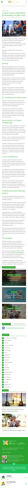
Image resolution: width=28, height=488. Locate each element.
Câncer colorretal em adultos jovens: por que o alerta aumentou (16, 460)
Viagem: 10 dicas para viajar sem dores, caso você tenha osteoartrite (13, 410)
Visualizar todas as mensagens (20, 323)
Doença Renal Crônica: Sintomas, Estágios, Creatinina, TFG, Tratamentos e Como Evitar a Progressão (16, 456)
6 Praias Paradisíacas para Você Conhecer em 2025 (14, 277)
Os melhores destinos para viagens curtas (14, 311)
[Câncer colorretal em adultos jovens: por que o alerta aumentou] (4, 461)
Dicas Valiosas (10, 274)
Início (3, 5)
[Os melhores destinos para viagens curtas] (14, 420)
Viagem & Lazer (5, 10)
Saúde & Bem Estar (11, 407)
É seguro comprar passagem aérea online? (14, 294)
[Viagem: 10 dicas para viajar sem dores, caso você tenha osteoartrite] (14, 399)
